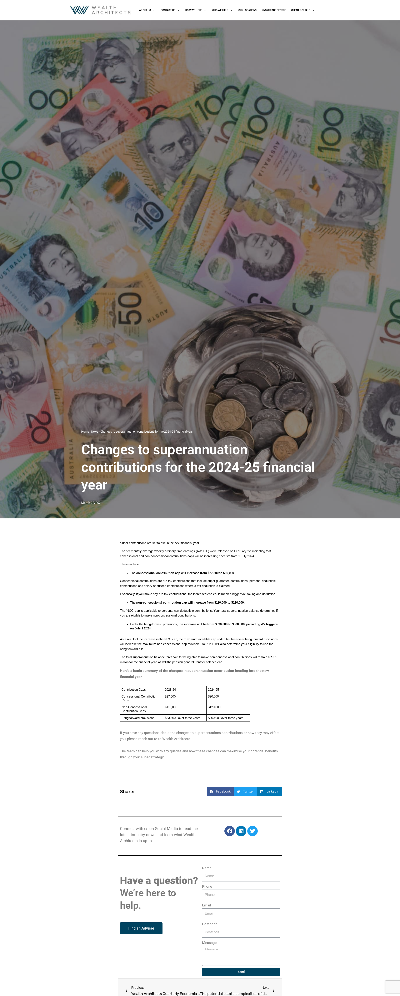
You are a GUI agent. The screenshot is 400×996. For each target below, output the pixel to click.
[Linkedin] (241, 831)
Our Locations (247, 10)
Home (85, 431)
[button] (220, 791)
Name (206, 868)
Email (206, 905)
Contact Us (168, 10)
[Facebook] (229, 831)
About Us (145, 10)
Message (209, 943)
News (94, 431)
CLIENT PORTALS (300, 10)
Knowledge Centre (274, 10)
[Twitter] (252, 831)
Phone (207, 886)
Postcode (210, 924)
